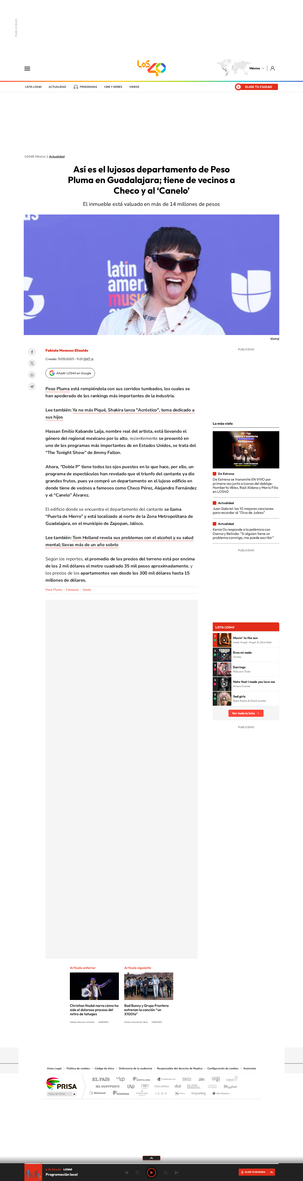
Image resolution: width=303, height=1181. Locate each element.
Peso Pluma (57, 389)
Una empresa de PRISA (61, 1083)
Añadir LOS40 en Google (73, 373)
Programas (88, 87)
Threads (173, 1038)
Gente (87, 590)
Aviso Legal (54, 1068)
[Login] (273, 68)
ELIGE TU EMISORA (255, 1172)
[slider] (151, 1163)
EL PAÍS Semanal (194, 1085)
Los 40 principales (122, 1079)
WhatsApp (32, 375)
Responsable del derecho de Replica (180, 1068)
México (255, 68)
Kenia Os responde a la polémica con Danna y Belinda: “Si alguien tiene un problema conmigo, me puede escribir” (243, 533)
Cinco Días (161, 1085)
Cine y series (113, 87)
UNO (131, 1085)
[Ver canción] (224, 640)
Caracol (230, 1079)
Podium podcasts (142, 1092)
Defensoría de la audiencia (135, 1068)
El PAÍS (100, 1079)
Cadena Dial (177, 1085)
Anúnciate (249, 1068)
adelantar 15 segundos (165, 1172)
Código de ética (104, 1068)
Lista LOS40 (33, 87)
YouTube (138, 1038)
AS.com (199, 1079)
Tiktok (129, 1038)
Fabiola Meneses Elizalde (66, 350)
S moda (179, 1092)
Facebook (32, 352)
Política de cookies (78, 1068)
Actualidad (57, 87)
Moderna (120, 1092)
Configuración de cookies (222, 1068)
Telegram (32, 386)
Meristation (220, 1092)
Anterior (126, 1172)
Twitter (32, 363)
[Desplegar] (151, 1158)
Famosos (72, 590)
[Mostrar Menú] (30, 68)
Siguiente (176, 1172)
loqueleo (199, 1092)
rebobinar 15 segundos (137, 1172)
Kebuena (226, 1085)
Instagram (147, 1038)
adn (214, 1079)
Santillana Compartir (166, 1079)
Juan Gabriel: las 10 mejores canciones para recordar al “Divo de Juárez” (243, 510)
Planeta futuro (210, 1085)
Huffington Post (106, 1085)
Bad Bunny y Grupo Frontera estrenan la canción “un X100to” (146, 1009)
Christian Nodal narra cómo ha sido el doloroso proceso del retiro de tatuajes (94, 1009)
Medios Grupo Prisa (61, 1094)
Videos (134, 87)
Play (151, 1172)
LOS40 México (151, 68)
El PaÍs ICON (161, 1092)
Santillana (143, 1079)
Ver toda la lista (243, 713)
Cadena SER (185, 1079)
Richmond (98, 1092)
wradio (144, 1085)
